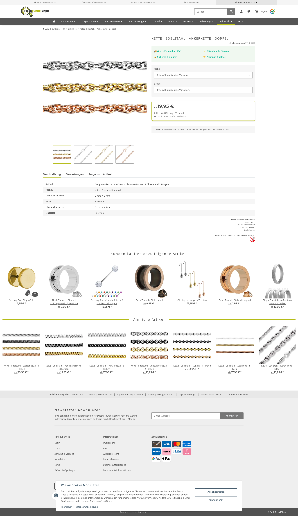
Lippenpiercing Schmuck (130, 394)
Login (57, 442)
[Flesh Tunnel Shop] (54, 21)
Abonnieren (232, 415)
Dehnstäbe (77, 394)
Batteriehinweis (111, 459)
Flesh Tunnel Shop (278, 512)
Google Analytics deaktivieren (133, 512)
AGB (105, 448)
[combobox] (203, 75)
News (57, 464)
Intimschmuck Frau (238, 394)
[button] (241, 12)
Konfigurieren (216, 499)
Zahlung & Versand (64, 453)
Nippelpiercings (187, 394)
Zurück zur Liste (52, 28)
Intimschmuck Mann (211, 394)
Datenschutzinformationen (117, 470)
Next (290, 286)
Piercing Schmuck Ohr (100, 394)
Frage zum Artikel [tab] (100, 174)
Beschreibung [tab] (52, 174)
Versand (179, 113)
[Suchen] (231, 11)
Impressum (66, 506)
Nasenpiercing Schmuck (161, 394)
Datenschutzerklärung (86, 506)
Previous (7, 286)
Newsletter (60, 459)
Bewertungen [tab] (75, 174)
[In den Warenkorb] (45, 35)
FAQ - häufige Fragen (65, 470)
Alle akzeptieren (216, 491)
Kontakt (58, 448)
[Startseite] (64, 29)
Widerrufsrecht (111, 453)
